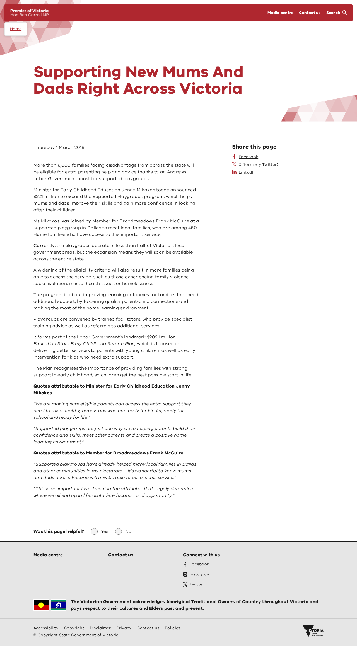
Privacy (124, 628)
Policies (172, 628)
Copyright (74, 628)
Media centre (48, 555)
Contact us (120, 555)
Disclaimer (100, 628)
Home (15, 29)
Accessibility (46, 628)
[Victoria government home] (313, 631)
